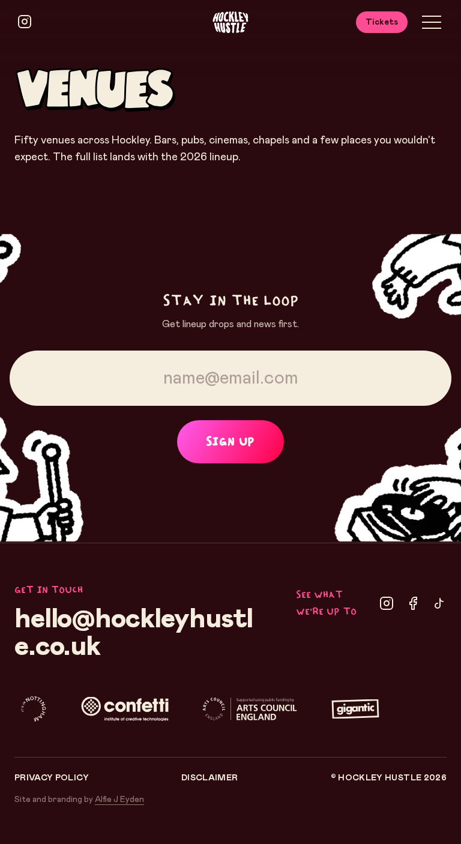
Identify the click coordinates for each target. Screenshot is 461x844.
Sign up (230, 442)
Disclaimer (209, 778)
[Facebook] (413, 603)
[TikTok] (439, 603)
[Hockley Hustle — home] (230, 22)
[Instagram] (386, 603)
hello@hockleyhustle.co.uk (133, 633)
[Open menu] (431, 22)
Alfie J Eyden (119, 799)
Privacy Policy (51, 778)
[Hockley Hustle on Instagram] (24, 21)
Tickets (382, 22)
